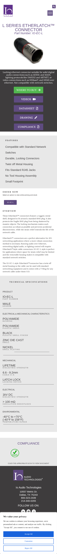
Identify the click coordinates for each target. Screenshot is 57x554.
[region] (28, 533)
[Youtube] (28, 511)
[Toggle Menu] (50, 13)
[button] (54, 6)
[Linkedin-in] (23, 511)
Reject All (28, 548)
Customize (28, 541)
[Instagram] (34, 511)
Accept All (28, 534)
